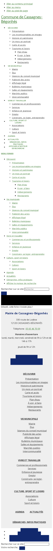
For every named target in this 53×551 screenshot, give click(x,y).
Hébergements (24, 192)
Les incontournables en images (26, 166)
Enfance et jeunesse (21, 246)
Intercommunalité (20, 232)
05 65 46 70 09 (33, 328)
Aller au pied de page (17, 10)
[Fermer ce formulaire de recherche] (22, 548)
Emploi (15, 250)
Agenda (10, 272)
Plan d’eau (22, 184)
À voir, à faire (23, 188)
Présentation (18, 162)
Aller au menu (14, 7)
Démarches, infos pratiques (19, 279)
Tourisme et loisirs (20, 181)
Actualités (11, 276)
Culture (15, 265)
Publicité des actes (21, 213)
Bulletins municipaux (21, 221)
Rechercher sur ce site (12, 543)
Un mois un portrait (21, 173)
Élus (14, 206)
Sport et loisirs (19, 268)
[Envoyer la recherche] (4, 293)
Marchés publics (19, 228)
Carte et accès (19, 177)
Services (16, 243)
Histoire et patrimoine (22, 170)
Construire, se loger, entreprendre (28, 254)
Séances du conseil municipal (25, 210)
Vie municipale (13, 199)
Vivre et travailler (15, 235)
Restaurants (23, 195)
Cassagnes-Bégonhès (22, 19)
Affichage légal (19, 217)
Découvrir (11, 159)
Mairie (15, 203)
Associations (18, 261)
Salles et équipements (22, 224)
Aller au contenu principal (20, 3)
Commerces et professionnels (26, 239)
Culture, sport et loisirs (17, 257)
